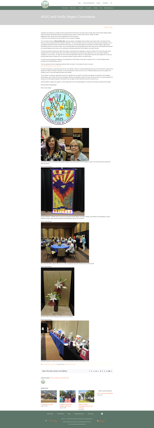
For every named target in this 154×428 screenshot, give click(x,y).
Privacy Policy (71, 424)
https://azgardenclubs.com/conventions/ (51, 66)
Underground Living (47, 404)
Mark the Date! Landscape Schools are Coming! (85, 406)
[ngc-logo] (51, 420)
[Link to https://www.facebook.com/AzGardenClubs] (102, 414)
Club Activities (67, 364)
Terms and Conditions (78, 424)
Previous (106, 27)
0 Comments (73, 364)
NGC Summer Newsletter (105, 393)
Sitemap (84, 424)
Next (111, 27)
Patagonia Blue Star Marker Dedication (66, 405)
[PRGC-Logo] (102, 420)
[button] (111, 3)
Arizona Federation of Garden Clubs (49, 364)
